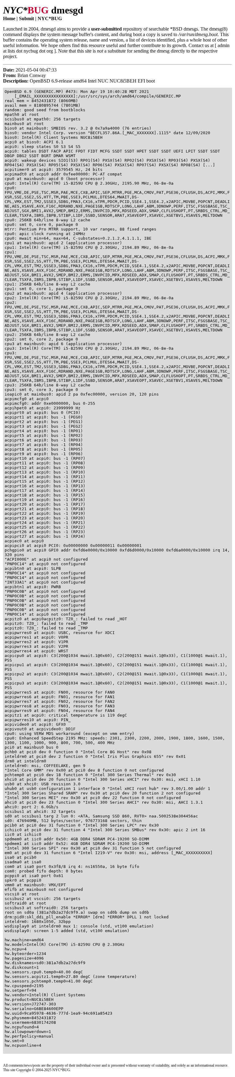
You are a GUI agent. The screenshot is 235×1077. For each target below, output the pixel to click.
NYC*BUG (50, 18)
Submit (26, 18)
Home (9, 18)
